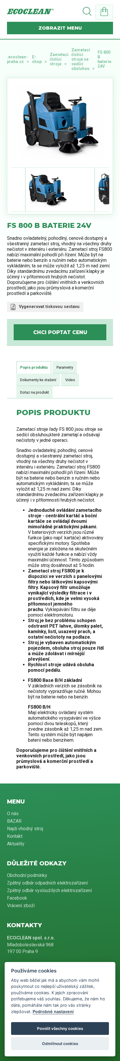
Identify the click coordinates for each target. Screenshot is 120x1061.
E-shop (37, 59)
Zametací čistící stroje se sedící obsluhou (80, 59)
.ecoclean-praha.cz (17, 59)
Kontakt (14, 836)
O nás (13, 813)
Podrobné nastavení (53, 1011)
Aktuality (15, 843)
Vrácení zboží (21, 905)
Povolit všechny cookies (60, 1028)
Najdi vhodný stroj (25, 828)
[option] (60, 121)
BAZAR (14, 821)
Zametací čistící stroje (59, 59)
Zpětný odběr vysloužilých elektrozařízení (49, 890)
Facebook (17, 898)
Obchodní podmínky (27, 875)
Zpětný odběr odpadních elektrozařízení (47, 883)
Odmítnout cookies (60, 1043)
